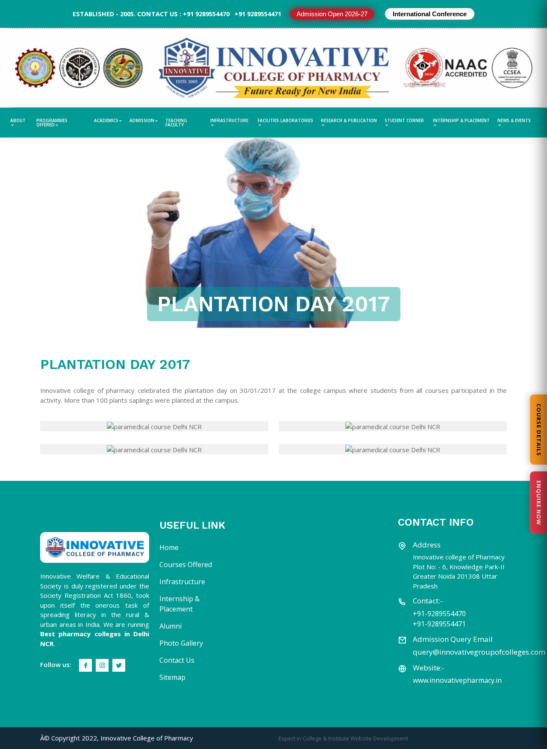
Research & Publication (349, 120)
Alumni (170, 626)
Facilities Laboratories (285, 120)
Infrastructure (229, 120)
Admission (141, 120)
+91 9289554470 (206, 14)
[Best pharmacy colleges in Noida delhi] (94, 547)
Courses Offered (185, 564)
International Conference (430, 14)
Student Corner (404, 120)
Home (169, 547)
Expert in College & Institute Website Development (343, 738)
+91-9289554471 (439, 624)
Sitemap (172, 677)
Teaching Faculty (176, 122)
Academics (106, 120)
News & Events (514, 120)
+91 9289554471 (258, 14)
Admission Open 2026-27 (332, 14)
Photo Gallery (181, 643)
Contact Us (176, 660)
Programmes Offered (52, 122)
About (18, 120)
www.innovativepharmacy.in (457, 680)
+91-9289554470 (439, 613)
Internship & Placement (461, 120)
